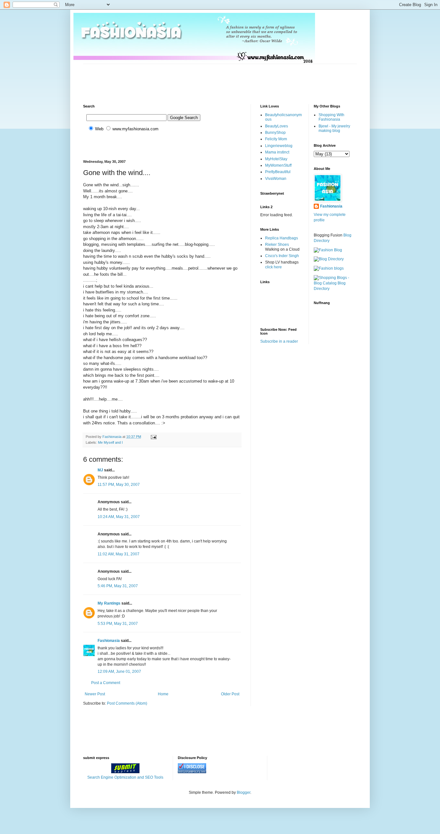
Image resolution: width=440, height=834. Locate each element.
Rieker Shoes (277, 244)
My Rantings (109, 603)
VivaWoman (275, 178)
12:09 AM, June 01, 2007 (119, 671)
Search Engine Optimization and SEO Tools (125, 777)
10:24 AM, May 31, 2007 (119, 516)
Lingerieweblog (278, 146)
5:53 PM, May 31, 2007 (118, 623)
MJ (100, 470)
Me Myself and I (110, 442)
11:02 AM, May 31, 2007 (118, 554)
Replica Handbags (281, 238)
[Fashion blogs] (329, 268)
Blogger (243, 792)
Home (163, 694)
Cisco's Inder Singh (282, 256)
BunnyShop (275, 132)
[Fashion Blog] (328, 250)
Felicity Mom (276, 139)
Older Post (230, 694)
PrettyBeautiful (278, 172)
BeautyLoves (276, 126)
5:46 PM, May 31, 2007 (118, 586)
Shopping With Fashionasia (331, 117)
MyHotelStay (276, 159)
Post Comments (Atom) (127, 703)
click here (273, 267)
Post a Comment (105, 683)
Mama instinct (277, 152)
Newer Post (95, 694)
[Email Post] (153, 437)
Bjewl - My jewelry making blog (334, 128)
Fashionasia (109, 640)
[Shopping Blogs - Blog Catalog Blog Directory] (335, 288)
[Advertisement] (200, 78)
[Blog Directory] (329, 259)
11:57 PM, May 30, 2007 (119, 484)
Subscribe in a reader (279, 341)
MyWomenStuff (278, 165)
